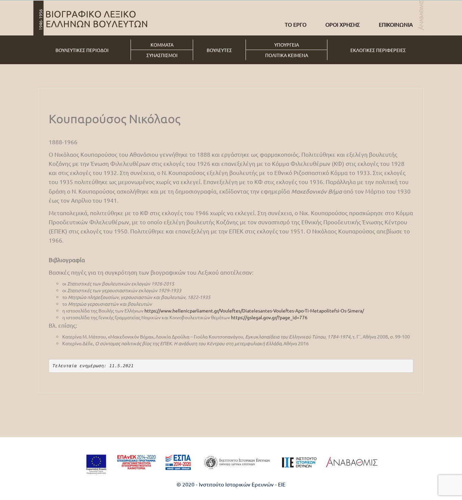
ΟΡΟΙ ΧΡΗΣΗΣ (342, 24)
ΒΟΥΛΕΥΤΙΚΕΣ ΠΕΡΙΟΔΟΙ (82, 50)
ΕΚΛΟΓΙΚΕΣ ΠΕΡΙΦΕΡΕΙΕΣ (378, 50)
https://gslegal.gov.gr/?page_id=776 (269, 317)
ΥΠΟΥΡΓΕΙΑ (286, 45)
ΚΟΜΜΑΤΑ (162, 45)
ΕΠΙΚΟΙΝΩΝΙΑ (396, 24)
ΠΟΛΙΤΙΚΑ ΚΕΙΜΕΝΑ (286, 55)
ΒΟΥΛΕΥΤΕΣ (219, 50)
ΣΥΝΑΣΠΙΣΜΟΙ (162, 55)
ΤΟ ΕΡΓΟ (295, 24)
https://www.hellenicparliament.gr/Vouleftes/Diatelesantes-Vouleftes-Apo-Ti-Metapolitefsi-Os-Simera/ (254, 310)
